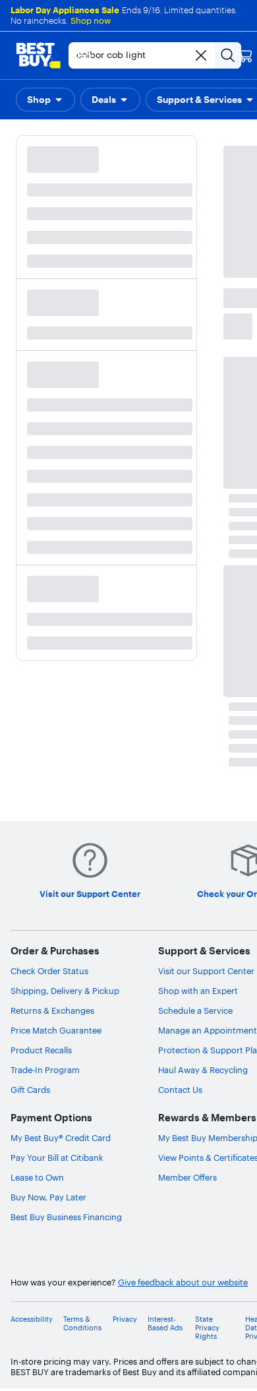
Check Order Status (49, 971)
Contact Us (180, 1089)
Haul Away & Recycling (203, 1070)
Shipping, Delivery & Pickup (65, 990)
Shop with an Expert (198, 990)
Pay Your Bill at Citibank (57, 1157)
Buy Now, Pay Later (48, 1197)
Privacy (125, 1319)
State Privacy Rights (207, 1328)
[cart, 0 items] (245, 55)
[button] (45, 99)
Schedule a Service (195, 1010)
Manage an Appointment (207, 1030)
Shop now (91, 20)
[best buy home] (38, 55)
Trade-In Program (45, 1070)
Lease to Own (37, 1177)
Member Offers (187, 1177)
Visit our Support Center (206, 971)
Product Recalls (41, 1050)
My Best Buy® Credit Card (61, 1137)
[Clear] (201, 55)
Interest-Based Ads (165, 1323)
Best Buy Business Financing (66, 1217)
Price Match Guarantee (56, 1030)
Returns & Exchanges (52, 1010)
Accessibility (32, 1319)
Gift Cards (30, 1089)
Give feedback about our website (183, 1282)
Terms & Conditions (82, 1323)
